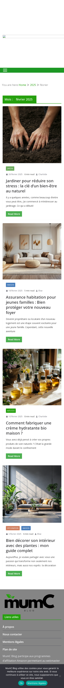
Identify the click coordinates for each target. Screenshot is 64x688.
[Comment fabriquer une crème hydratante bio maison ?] (32, 377)
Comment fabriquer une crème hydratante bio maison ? (28, 428)
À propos (8, 627)
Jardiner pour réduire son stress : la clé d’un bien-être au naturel (31, 186)
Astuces (10, 411)
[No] (60, 676)
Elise (40, 290)
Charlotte (42, 174)
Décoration (12, 528)
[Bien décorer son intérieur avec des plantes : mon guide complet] (32, 494)
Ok (21, 683)
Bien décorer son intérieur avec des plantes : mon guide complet (30, 545)
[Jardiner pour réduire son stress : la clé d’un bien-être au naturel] (32, 134)
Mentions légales (13, 642)
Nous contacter (12, 634)
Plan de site (10, 649)
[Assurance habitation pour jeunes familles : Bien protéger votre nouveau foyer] (32, 251)
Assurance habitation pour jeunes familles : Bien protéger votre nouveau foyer (31, 304)
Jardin (10, 168)
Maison (10, 285)
